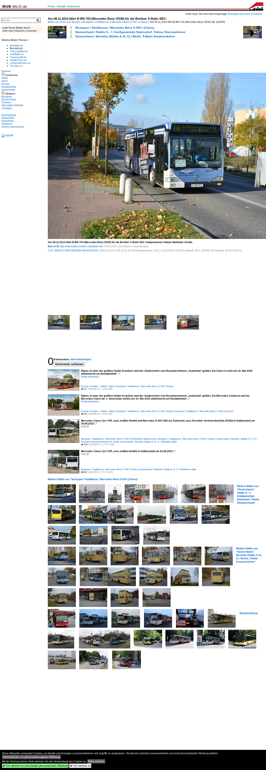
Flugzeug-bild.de (18, 57)
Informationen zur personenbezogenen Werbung (31, 757)
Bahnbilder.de (16, 45)
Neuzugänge (8, 115)
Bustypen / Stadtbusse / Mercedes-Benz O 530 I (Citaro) (114, 27)
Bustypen (88, 22)
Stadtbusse (102, 22)
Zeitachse (6, 123)
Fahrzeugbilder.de (19, 51)
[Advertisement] (123, 55)
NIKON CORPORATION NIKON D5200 (76, 250)
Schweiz (6, 102)
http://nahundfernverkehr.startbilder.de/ (81, 246)
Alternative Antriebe (12, 105)
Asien (4, 81)
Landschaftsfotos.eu (20, 63)
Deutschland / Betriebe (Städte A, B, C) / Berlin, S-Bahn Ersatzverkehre (125, 36)
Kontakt (61, 6)
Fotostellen (7, 120)
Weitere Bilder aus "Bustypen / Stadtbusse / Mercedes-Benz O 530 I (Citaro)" (93, 479)
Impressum (73, 6)
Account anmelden (251, 13)
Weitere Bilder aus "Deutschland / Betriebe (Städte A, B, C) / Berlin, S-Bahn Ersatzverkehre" (249, 555)
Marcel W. (53, 246)
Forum (51, 6)
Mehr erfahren (96, 761)
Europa (5, 83)
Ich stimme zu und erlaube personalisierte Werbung (35, 765)
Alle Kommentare (80, 359)
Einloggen (233, 13)
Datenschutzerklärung (12, 126)
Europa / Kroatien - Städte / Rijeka (98, 386)
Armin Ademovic (90, 376)
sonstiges (6, 108)
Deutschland (249, 613)
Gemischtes (8, 118)
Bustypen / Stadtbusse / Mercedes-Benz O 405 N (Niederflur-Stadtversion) (119, 439)
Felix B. (85, 426)
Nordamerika (8, 86)
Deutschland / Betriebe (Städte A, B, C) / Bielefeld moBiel (148, 441)
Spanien (6, 71)
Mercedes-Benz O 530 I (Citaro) (129, 22)
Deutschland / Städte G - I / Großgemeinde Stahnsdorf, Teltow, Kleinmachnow (130, 32)
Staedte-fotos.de (18, 60)
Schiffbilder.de (17, 54)
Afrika (4, 78)
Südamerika (8, 89)
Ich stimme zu (80, 765)
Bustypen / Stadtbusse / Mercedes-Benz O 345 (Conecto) (204, 411)
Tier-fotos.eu (16, 66)
